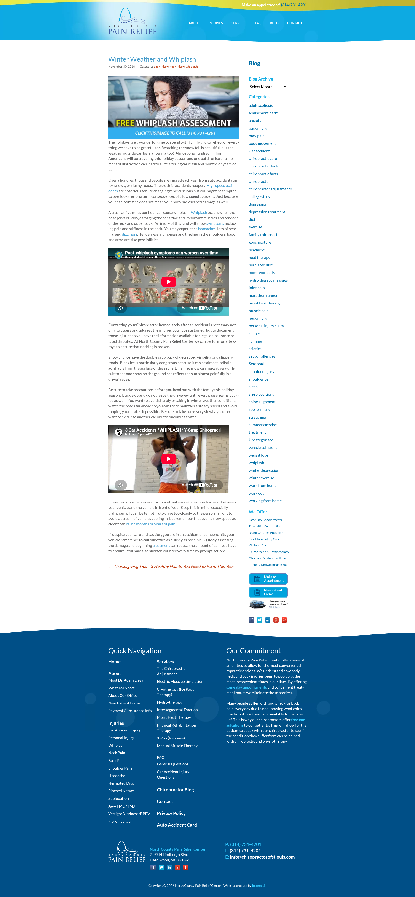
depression (258, 204)
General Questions (172, 764)
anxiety (255, 120)
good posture (260, 242)
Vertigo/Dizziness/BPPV (129, 813)
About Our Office (122, 695)
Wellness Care (258, 545)
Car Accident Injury (124, 730)
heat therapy (259, 257)
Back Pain (116, 760)
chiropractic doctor (265, 166)
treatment (161, 545)
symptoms (215, 223)
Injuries (216, 23)
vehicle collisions (263, 447)
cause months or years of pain (150, 523)
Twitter (259, 620)
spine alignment (262, 401)
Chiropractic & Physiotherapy (269, 552)
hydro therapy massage (268, 280)
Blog (274, 23)
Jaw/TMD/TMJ (121, 806)
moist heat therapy (265, 303)
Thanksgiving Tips (127, 566)
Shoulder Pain (120, 768)
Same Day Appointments (265, 520)
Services (238, 23)
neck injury (177, 66)
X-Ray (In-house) (171, 738)
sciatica (255, 348)
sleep (253, 386)
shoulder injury (261, 371)
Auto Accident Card (177, 824)
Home (114, 661)
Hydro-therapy (169, 702)
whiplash (192, 66)
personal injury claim (266, 325)
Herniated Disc (121, 783)
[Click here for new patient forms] (268, 591)
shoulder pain (260, 379)
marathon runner (263, 295)
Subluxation (118, 798)
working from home (265, 500)
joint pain (257, 287)
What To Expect (121, 687)
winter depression (264, 470)
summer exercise (263, 424)
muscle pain (259, 310)
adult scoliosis (261, 105)
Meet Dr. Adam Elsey (125, 680)
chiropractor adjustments (270, 188)
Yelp (284, 620)
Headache (116, 775)
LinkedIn (267, 620)
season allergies (262, 356)
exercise (255, 227)
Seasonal (256, 363)
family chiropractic (264, 234)
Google (276, 620)
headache (257, 249)
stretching (257, 417)
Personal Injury (121, 737)
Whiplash (199, 212)
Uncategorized (261, 439)
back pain (257, 135)
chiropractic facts (263, 173)
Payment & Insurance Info (130, 710)
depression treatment (267, 211)
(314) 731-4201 (294, 4)
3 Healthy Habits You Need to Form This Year (194, 566)
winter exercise (261, 477)
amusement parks (264, 112)
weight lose (258, 455)
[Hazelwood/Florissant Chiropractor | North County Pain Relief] (132, 21)
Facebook (251, 620)
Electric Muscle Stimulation (180, 681)
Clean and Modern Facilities (267, 558)
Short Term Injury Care (264, 539)
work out (256, 493)
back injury (161, 66)
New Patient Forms (124, 703)
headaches (207, 228)
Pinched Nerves (121, 790)
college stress (260, 196)
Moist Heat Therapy (174, 717)
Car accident (259, 150)
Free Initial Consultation (265, 526)
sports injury (259, 409)
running (255, 341)
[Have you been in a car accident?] (268, 603)
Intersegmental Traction (177, 709)
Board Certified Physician (266, 532)
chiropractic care (263, 158)
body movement (262, 143)
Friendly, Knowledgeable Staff (269, 564)
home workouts (262, 272)
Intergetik (259, 885)
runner (254, 333)
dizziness (129, 234)
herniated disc (261, 265)
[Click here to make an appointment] (268, 578)
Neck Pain (116, 752)
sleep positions (261, 394)
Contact (294, 23)
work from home (262, 485)
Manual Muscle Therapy (177, 745)
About (194, 23)
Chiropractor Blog (175, 789)
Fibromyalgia (119, 821)
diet (252, 219)
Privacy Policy (171, 813)
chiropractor (259, 181)
